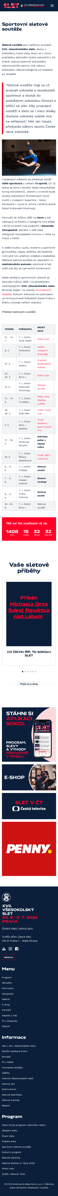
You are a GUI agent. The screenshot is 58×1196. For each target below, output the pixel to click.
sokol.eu (8, 957)
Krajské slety (9, 1141)
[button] (22, 671)
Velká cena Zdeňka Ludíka (43, 400)
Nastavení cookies (38, 1187)
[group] (29, 622)
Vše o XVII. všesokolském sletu (19, 1046)
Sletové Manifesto (12, 1094)
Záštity (6, 1073)
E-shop (6, 1004)
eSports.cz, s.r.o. (34, 1184)
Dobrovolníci (9, 1089)
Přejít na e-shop (29, 684)
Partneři (6, 1010)
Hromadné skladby (12, 1067)
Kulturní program (11, 1152)
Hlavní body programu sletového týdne (23, 1125)
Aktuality (7, 982)
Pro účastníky (9, 1021)
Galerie (6, 999)
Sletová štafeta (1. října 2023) (18, 1163)
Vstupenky (7, 993)
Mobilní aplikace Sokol (14, 1051)
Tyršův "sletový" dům (13, 1174)
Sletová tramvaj (10, 1100)
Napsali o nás (9, 1015)
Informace (7, 988)
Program (6, 977)
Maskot (6, 1105)
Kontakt (6, 1056)
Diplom (6, 1026)
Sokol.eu (17, 1184)
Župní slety (8, 1136)
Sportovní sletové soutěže (16, 1147)
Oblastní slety (9, 1130)
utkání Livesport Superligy (42, 350)
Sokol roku (8, 1168)
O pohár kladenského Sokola (44, 364)
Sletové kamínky (11, 1157)
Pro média (7, 1062)
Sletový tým (8, 1084)
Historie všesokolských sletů (18, 1078)
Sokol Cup (43, 339)
